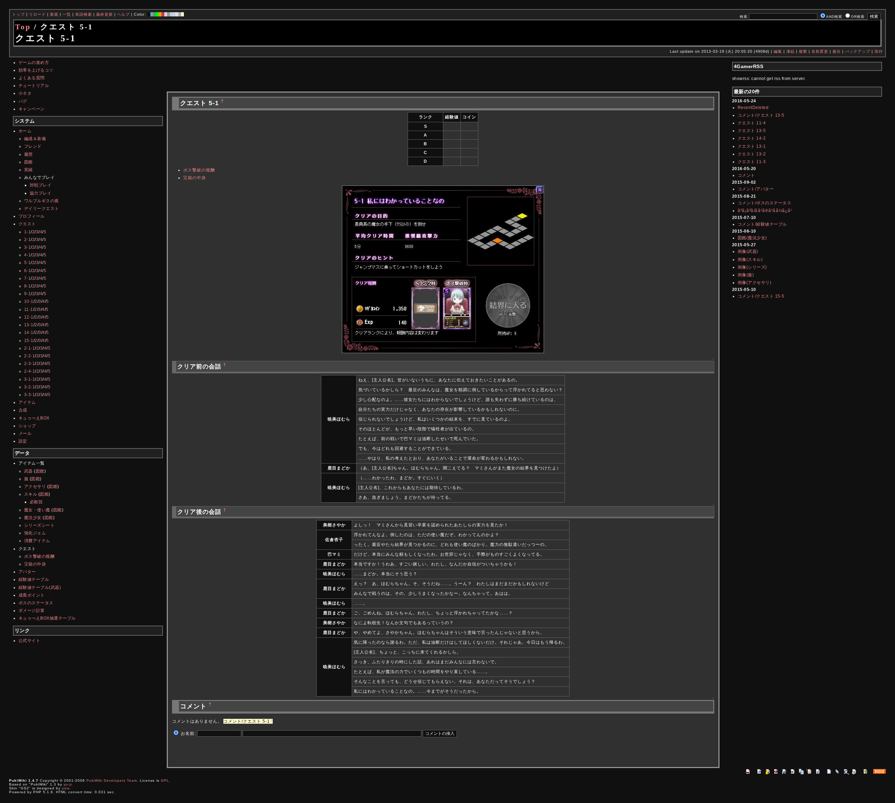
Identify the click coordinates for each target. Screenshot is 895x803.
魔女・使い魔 (37, 510)
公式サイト (30, 640)
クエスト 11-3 (752, 161)
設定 (23, 441)
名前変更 (819, 51)
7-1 (27, 278)
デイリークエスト (41, 208)
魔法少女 (33, 517)
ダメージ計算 (32, 610)
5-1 (27, 262)
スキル (30, 494)
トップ (18, 14)
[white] (177, 14)
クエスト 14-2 (752, 138)
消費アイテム (37, 540)
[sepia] (165, 14)
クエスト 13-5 (752, 130)
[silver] (168, 14)
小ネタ (25, 93)
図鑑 (28, 162)
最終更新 (104, 14)
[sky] (171, 14)
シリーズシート (39, 525)
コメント (746, 175)
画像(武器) (748, 251)
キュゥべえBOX (34, 418)
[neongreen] (157, 14)
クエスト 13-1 (752, 146)
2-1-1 (29, 348)
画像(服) (746, 274)
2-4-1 (29, 371)
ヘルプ (123, 14)
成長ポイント (32, 595)
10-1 (29, 301)
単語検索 (83, 14)
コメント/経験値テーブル (762, 224)
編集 (778, 51)
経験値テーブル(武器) (40, 587)
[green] (154, 14)
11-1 (28, 309)
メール (25, 433)
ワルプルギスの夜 (41, 200)
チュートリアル (34, 85)
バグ (23, 101)
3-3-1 (29, 394)
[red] (163, 14)
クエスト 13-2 (752, 154)
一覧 (67, 14)
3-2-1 (29, 387)
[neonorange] (160, 14)
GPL (165, 780)
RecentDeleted (753, 107)
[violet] (174, 14)
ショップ (27, 425)
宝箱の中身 (35, 564)
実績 (28, 169)
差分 (836, 51)
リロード (37, 14)
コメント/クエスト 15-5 (761, 296)
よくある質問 (32, 77)
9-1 (27, 293)
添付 (878, 51)
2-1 (27, 239)
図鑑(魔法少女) (752, 237)
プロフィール (32, 216)
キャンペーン (32, 109)
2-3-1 (29, 363)
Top (23, 26)
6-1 (27, 270)
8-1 (27, 286)
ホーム (25, 131)
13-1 (29, 324)
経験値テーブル (34, 579)
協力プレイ (41, 193)
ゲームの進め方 (34, 62)
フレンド (33, 146)
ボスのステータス (36, 602)
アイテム (27, 402)
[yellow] (182, 14)
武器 (28, 471)
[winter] (179, 14)
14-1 (29, 332)
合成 (23, 410)
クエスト (27, 223)
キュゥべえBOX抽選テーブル (47, 618)
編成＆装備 (35, 138)
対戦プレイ (41, 185)
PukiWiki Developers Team (111, 780)
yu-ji (68, 784)
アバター (27, 571)
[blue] (151, 14)
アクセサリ (35, 486)
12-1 (29, 317)
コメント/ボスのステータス (765, 202)
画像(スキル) (750, 259)
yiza (66, 788)
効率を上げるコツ (36, 70)
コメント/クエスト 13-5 (761, 115)
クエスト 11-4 (752, 123)
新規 (54, 14)
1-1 (27, 231)
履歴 (28, 154)
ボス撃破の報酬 (39, 556)
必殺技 (36, 501)
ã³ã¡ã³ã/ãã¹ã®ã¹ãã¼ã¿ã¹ (765, 210)
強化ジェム (35, 533)
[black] (149, 14)
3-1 (27, 247)
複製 (803, 51)
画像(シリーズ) (752, 267)
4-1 (27, 255)
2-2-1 (29, 355)
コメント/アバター (756, 189)
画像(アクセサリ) (755, 282)
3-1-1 (29, 379)
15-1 (29, 340)
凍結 (790, 51)
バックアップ (857, 51)
